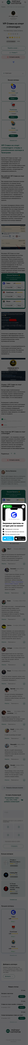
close (23, 506)
